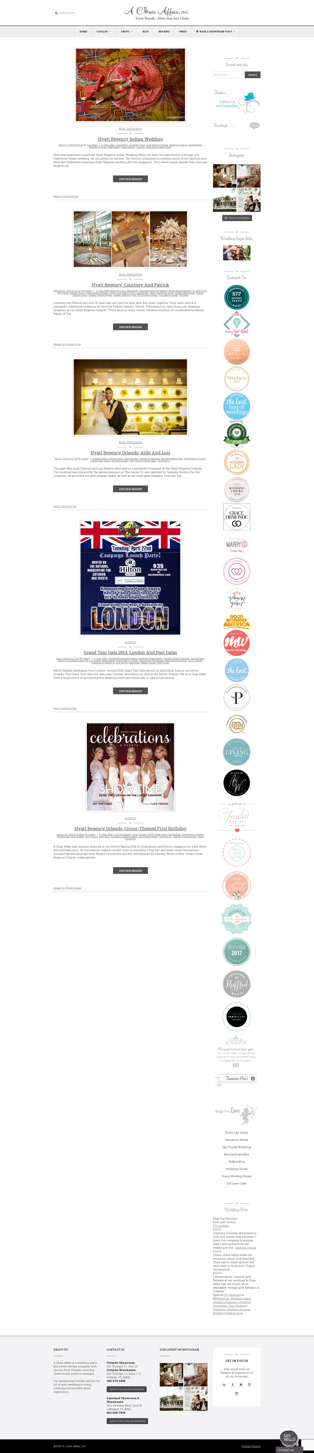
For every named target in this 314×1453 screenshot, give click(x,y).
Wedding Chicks (237, 1169)
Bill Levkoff (132, 290)
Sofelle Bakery (114, 147)
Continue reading (130, 178)
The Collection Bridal (168, 295)
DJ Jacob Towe (200, 290)
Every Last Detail (236, 1132)
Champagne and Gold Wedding (153, 290)
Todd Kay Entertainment (184, 836)
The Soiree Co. (164, 460)
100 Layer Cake (237, 1183)
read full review (246, 1247)
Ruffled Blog (237, 1161)
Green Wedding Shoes (236, 1176)
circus (135, 834)
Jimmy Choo (115, 292)
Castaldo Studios (100, 458)
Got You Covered (92, 660)
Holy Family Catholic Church (71, 292)
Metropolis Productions (176, 660)
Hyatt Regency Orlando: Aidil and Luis (130, 452)
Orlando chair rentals (185, 292)
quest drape (134, 662)
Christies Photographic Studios (122, 658)
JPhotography (63, 836)
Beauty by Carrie (118, 290)
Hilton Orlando (108, 660)
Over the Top (122, 662)
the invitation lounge (148, 836)
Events (130, 642)
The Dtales (183, 295)
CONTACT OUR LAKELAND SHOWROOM (127, 1421)
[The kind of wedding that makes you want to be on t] (224, 200)
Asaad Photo (122, 144)
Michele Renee (195, 144)
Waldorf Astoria (148, 662)
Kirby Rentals (77, 836)
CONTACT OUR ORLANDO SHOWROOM (126, 1389)
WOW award (163, 662)
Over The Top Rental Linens (144, 295)
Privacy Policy (251, 1446)
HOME (83, 31)
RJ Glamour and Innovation (124, 836)
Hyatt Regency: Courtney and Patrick (130, 285)
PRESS (183, 31)
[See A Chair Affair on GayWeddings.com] (236, 571)
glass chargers (131, 458)
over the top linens (119, 460)
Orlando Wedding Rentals (100, 295)
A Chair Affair (108, 144)
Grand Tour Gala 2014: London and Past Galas (130, 652)
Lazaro (153, 292)
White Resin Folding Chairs (159, 147)
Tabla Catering (128, 147)
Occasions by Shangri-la (103, 662)
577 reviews (221, 1226)
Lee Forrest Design (165, 292)
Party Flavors (91, 836)
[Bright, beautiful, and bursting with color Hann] (249, 176)
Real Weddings (130, 129)
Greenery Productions (149, 458)
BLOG (145, 31)
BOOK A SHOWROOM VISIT (216, 31)
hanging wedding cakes (172, 458)
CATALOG (102, 31)
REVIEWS (164, 31)
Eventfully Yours (137, 144)
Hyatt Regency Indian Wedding (130, 139)
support (88, 290)
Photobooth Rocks (97, 147)
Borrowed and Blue (236, 1154)
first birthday (174, 834)
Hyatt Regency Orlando (157, 144)
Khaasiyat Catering (178, 144)
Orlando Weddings (122, 295)
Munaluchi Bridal (236, 1140)
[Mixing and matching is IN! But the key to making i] (224, 176)
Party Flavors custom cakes (143, 460)
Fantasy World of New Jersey (153, 834)
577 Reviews (232, 1295)
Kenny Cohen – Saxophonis (135, 292)
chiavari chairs (116, 458)
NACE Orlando (195, 660)
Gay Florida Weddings (236, 1147)
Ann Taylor (92, 144)
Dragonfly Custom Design (150, 658)
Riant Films (104, 836)
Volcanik (140, 147)
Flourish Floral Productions (177, 658)
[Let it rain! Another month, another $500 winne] (249, 200)
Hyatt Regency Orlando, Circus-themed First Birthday (130, 828)
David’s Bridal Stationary (180, 290)
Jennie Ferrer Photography (151, 660)
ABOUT (125, 31)
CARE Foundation (122, 834)
